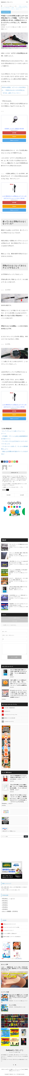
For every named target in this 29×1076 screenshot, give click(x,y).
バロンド (5, 29)
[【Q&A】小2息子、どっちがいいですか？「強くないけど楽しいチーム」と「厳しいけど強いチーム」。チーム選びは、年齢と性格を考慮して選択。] (5, 1032)
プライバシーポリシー (16, 1070)
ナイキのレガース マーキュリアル (10, 714)
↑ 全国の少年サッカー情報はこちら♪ (9, 831)
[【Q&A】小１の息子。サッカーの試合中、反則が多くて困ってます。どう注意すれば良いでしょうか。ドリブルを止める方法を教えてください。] (14, 1041)
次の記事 (22, 495)
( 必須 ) (4, 631)
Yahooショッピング (14, 140)
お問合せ (10, 1070)
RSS (15, 1065)
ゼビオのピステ (7, 711)
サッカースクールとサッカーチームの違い (12, 927)
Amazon (14, 136)
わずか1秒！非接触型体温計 (9, 707)
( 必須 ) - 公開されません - (8, 635)
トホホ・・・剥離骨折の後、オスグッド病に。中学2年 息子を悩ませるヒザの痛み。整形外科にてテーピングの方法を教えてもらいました (14, 968)
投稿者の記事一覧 (14, 472)
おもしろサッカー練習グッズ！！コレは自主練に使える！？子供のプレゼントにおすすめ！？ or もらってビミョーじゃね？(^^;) (18, 996)
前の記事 (8, 495)
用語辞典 (26, 1069)
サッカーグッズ (9, 27)
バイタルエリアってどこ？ (9, 930)
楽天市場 (14, 132)
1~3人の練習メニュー (11, 1069)
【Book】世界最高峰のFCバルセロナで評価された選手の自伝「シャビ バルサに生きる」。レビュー (18, 777)
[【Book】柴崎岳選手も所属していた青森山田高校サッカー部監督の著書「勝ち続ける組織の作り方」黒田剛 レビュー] (23, 1032)
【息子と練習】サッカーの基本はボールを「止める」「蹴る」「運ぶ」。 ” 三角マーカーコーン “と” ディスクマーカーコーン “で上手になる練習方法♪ (18, 683)
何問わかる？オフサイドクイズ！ (10, 924)
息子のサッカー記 (21, 1007)
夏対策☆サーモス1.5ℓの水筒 (9, 718)
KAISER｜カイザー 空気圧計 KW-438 (14, 128)
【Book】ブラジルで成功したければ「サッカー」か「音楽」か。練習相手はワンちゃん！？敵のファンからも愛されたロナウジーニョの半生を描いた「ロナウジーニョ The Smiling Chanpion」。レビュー (14, 799)
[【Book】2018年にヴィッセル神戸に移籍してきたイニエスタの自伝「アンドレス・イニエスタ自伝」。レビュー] (23, 1041)
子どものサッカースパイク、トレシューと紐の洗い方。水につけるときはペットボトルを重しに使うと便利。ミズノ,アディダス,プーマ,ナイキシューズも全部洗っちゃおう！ (18, 694)
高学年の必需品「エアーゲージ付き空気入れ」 (12, 936)
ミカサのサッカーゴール (9, 721)
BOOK (15, 589)
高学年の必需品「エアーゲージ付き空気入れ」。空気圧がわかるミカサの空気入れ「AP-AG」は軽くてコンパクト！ (14, 90)
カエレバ (16, 130)
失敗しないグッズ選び (16, 27)
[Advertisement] (14, 527)
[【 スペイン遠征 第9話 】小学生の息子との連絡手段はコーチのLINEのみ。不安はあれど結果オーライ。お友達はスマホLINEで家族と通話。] (5, 1041)
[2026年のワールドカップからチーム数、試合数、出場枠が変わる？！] (14, 1021)
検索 (26, 836)
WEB (4, 489)
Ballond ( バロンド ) (6, 2)
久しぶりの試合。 (13, 1005)
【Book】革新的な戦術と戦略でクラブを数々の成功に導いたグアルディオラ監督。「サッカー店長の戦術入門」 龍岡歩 (18, 672)
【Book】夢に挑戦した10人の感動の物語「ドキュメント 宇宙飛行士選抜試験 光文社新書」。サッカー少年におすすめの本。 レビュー (18, 787)
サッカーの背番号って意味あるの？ (10, 933)
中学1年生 (16, 1007)
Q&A (23, 1069)
